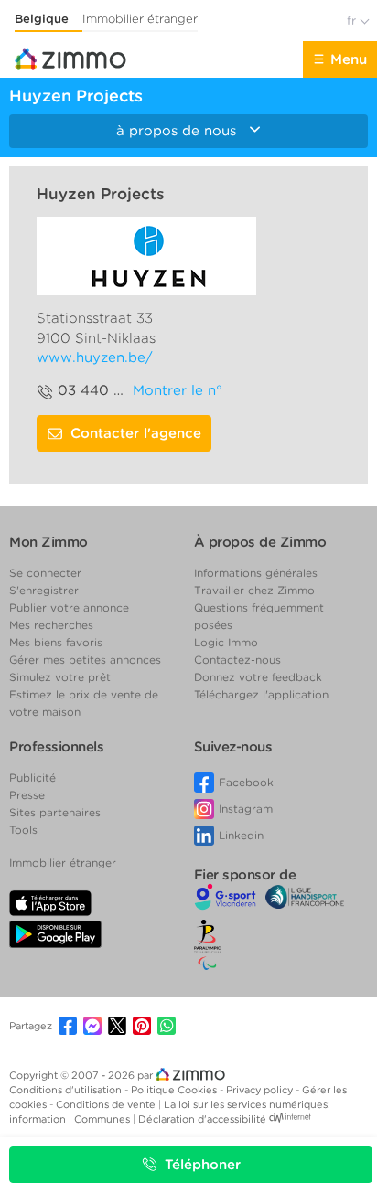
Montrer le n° (177, 390)
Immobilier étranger (140, 19)
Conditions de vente (107, 1104)
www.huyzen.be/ (95, 357)
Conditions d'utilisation (66, 1089)
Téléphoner (203, 1164)
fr (353, 20)
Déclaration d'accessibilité (202, 1119)
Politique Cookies (175, 1089)
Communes (103, 1119)
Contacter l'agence (135, 433)
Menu (348, 59)
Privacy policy (261, 1089)
